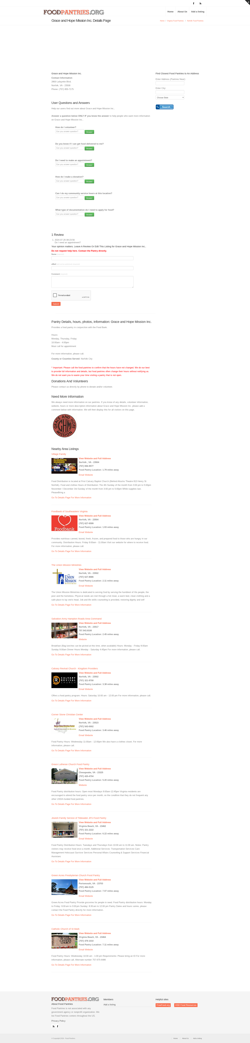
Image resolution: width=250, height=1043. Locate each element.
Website (89, 475)
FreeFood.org (163, 1005)
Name (57, 254)
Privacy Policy (58, 1021)
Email (81, 475)
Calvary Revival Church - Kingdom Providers (74, 668)
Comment (59, 274)
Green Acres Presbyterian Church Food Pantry (75, 875)
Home (170, 11)
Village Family (58, 454)
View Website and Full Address (95, 458)
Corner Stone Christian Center (67, 714)
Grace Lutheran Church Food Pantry (70, 764)
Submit (56, 304)
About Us (182, 11)
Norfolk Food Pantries (195, 21)
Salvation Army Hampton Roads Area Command (76, 618)
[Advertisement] (125, 45)
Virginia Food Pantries (175, 21)
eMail (65, 264)
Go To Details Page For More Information (71, 497)
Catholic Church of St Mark (65, 929)
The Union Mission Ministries (66, 565)
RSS (53, 1025)
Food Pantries (74, 13)
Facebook (57, 1025)
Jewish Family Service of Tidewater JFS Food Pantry (78, 818)
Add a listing (197, 11)
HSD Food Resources (185, 1005)
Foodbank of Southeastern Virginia (69, 511)
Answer (89, 132)
